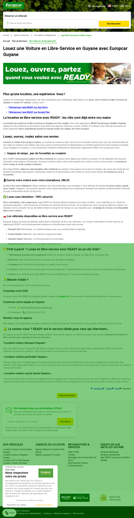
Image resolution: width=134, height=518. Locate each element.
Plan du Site (78, 513)
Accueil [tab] (6, 41)
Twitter (108, 388)
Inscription (65, 422)
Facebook (98, 388)
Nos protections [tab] (19, 41)
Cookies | (49, 513)
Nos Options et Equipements (45, 35)
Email (117, 388)
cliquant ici (63, 296)
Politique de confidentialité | (30, 513)
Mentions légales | (63, 513)
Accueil (6, 35)
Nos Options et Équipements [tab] (42, 41)
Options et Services (21, 35)
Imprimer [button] (127, 388)
